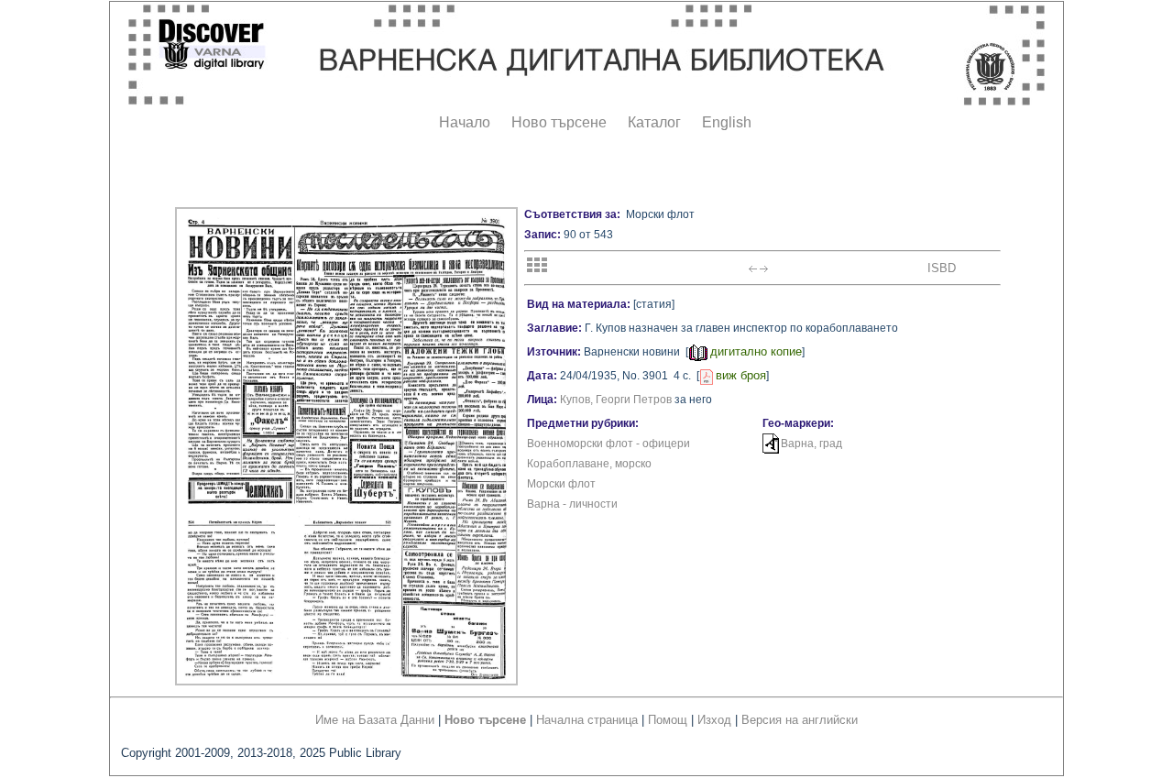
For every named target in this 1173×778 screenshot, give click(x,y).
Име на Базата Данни (374, 720)
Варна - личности (572, 504)
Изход (714, 720)
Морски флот (561, 483)
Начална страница (587, 720)
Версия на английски (799, 720)
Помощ (667, 720)
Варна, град (811, 443)
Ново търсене (559, 122)
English (726, 122)
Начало (464, 122)
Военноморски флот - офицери (608, 443)
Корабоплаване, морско (589, 463)
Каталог (654, 122)
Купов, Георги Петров (616, 399)
